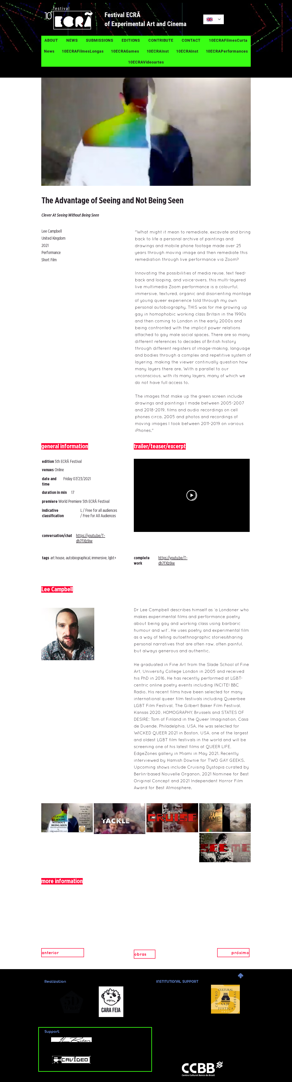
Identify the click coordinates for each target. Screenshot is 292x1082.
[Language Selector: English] (213, 19)
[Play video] (191, 495)
